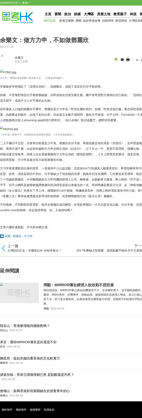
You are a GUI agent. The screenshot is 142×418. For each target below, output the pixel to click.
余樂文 (19, 57)
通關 (78, 20)
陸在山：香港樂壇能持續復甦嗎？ (25, 326)
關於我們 (7, 409)
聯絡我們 (21, 409)
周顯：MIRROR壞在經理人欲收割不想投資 (78, 285)
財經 (77, 14)
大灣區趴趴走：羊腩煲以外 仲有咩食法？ (34, 250)
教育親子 (120, 14)
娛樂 (8, 236)
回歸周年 (108, 20)
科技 (133, 14)
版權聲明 (35, 409)
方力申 (28, 236)
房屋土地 (103, 14)
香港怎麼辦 (66, 20)
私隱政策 (49, 409)
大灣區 (89, 14)
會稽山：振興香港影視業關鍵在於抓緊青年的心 (35, 391)
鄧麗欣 (17, 236)
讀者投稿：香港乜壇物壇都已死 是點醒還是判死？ (37, 375)
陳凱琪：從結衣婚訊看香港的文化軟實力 (30, 358)
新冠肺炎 (121, 20)
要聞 (58, 14)
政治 (67, 14)
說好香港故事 (92, 20)
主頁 (48, 14)
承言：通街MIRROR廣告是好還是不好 (28, 342)
